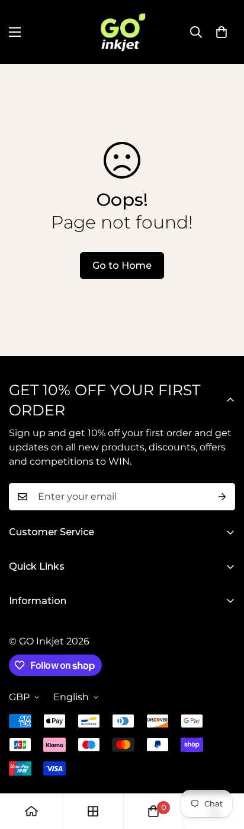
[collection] (93, 811)
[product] (31, 811)
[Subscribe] (222, 496)
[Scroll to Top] (223, 766)
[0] (221, 32)
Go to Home (122, 265)
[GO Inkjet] (122, 32)
